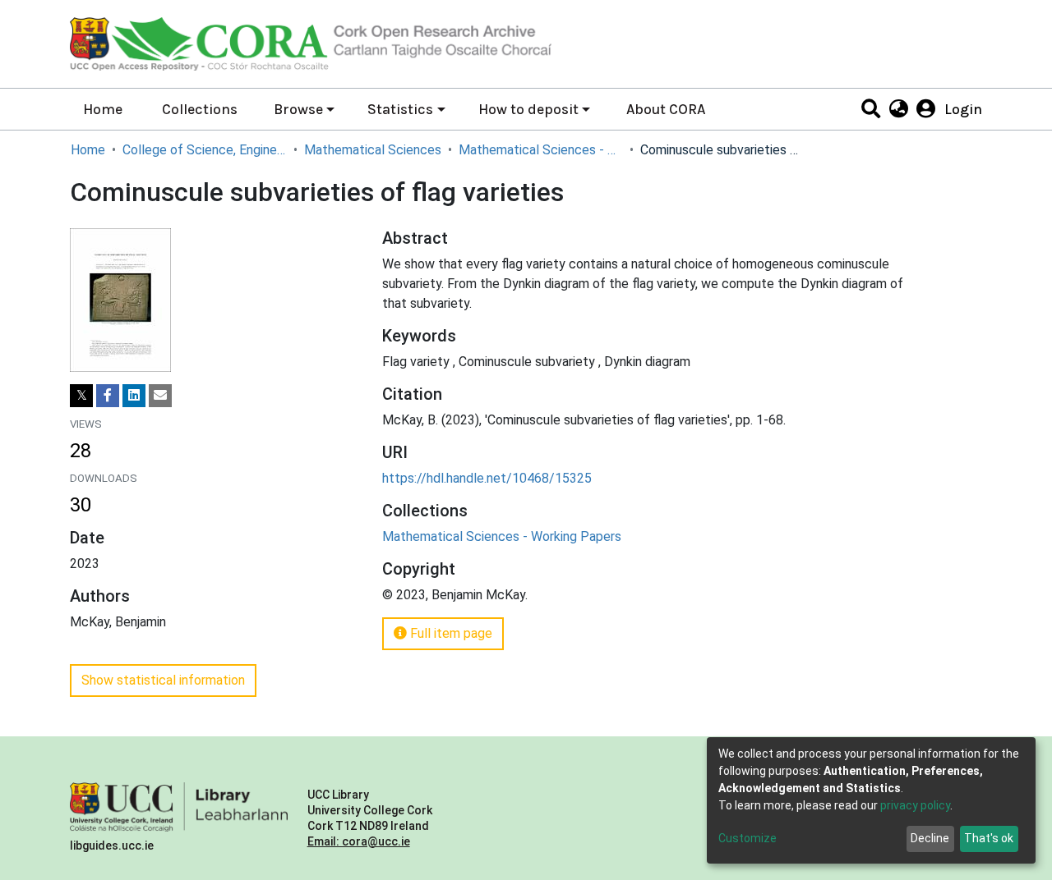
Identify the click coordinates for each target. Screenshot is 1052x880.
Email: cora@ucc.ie (358, 841)
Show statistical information (163, 680)
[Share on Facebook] (107, 395)
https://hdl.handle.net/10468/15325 (487, 478)
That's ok (988, 838)
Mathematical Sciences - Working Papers (541, 150)
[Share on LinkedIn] (133, 395)
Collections (200, 109)
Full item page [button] (449, 633)
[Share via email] (160, 395)
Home (102, 109)
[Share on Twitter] (81, 395)
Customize (747, 838)
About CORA (665, 109)
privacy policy (915, 805)
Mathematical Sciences (372, 150)
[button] (898, 109)
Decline (930, 838)
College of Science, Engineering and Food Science (204, 150)
